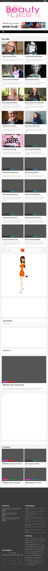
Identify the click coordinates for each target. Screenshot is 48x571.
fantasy (35, 546)
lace (34, 57)
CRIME (37, 544)
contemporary (30, 544)
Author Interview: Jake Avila (32, 172)
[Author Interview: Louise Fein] (35, 71)
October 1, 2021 (6, 173)
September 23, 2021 (29, 219)
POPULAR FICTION (34, 479)
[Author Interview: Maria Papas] (35, 117)
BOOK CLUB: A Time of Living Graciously (13, 385)
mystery (39, 551)
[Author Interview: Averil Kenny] (13, 94)
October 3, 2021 (6, 150)
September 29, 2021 (7, 195)
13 (34, 250)
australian (42, 538)
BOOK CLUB (5, 381)
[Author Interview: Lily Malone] (13, 48)
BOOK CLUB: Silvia (39, 516)
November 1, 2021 (6, 81)
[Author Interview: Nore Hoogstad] (13, 186)
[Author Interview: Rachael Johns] (13, 231)
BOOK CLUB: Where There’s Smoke (33, 482)
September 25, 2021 (7, 219)
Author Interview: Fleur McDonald (10, 79)
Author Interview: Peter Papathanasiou (34, 102)
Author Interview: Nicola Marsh (32, 194)
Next (39, 250)
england (26, 546)
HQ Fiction (27, 551)
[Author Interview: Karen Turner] (13, 209)
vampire (26, 564)
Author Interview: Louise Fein (32, 79)
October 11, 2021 (6, 127)
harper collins (29, 549)
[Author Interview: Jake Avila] (35, 164)
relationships (37, 558)
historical (36, 549)
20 (12, 562)
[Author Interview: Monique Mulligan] (35, 48)
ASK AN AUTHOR (6, 53)
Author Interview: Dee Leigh (9, 149)
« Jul (3, 567)
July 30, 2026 (5, 484)
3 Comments (16, 57)
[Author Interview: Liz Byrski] (13, 117)
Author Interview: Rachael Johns (10, 239)
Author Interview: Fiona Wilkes (32, 463)
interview (31, 551)
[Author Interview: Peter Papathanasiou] (35, 94)
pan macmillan (33, 553)
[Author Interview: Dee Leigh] (13, 140)
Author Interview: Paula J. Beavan (33, 217)
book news (35, 542)
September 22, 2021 (7, 241)
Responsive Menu (45, 1)
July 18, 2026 (27, 484)
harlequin (42, 548)
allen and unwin (35, 538)
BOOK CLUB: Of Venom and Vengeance (12, 482)
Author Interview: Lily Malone (9, 56)
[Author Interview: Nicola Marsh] (35, 186)
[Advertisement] (24, 308)
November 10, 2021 (7, 57)
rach (12, 57)
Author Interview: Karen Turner (10, 217)
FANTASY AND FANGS (13, 479)
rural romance (36, 560)
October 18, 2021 (28, 104)
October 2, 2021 (28, 150)
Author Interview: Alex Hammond (33, 149)
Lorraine (11, 386)
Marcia (13, 195)
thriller (39, 563)
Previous (10, 250)
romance (28, 560)
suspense (30, 563)
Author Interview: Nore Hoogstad (10, 194)
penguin (30, 555)
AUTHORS (12, 53)
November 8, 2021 (29, 57)
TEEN (35, 563)
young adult (32, 564)
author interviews (35, 540)
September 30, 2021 (29, 173)
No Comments (16, 104)
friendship (31, 548)
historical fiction (42, 549)
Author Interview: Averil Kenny (10, 102)
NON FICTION (11, 381)
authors (43, 540)
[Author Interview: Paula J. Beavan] (35, 209)
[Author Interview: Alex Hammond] (35, 140)
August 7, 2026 (28, 465)
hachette (36, 548)
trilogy (42, 563)
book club (29, 542)
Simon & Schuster (35, 561)
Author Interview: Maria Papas (32, 126)
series (41, 560)
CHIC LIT (40, 542)
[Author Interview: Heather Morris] (13, 164)
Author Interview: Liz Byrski (9, 126)
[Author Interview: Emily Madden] (35, 231)
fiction (39, 546)
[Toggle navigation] (3, 31)
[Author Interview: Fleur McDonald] (13, 71)
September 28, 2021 (29, 195)
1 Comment (38, 57)
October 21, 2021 (28, 81)
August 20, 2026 (6, 386)
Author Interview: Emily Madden (32, 239)
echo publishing (42, 544)
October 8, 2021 (28, 127)
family (31, 546)
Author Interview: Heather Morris (10, 172)
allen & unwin (28, 538)
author (27, 540)
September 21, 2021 (29, 241)
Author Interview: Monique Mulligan (33, 56)
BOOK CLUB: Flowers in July (39, 532)
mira (36, 551)
